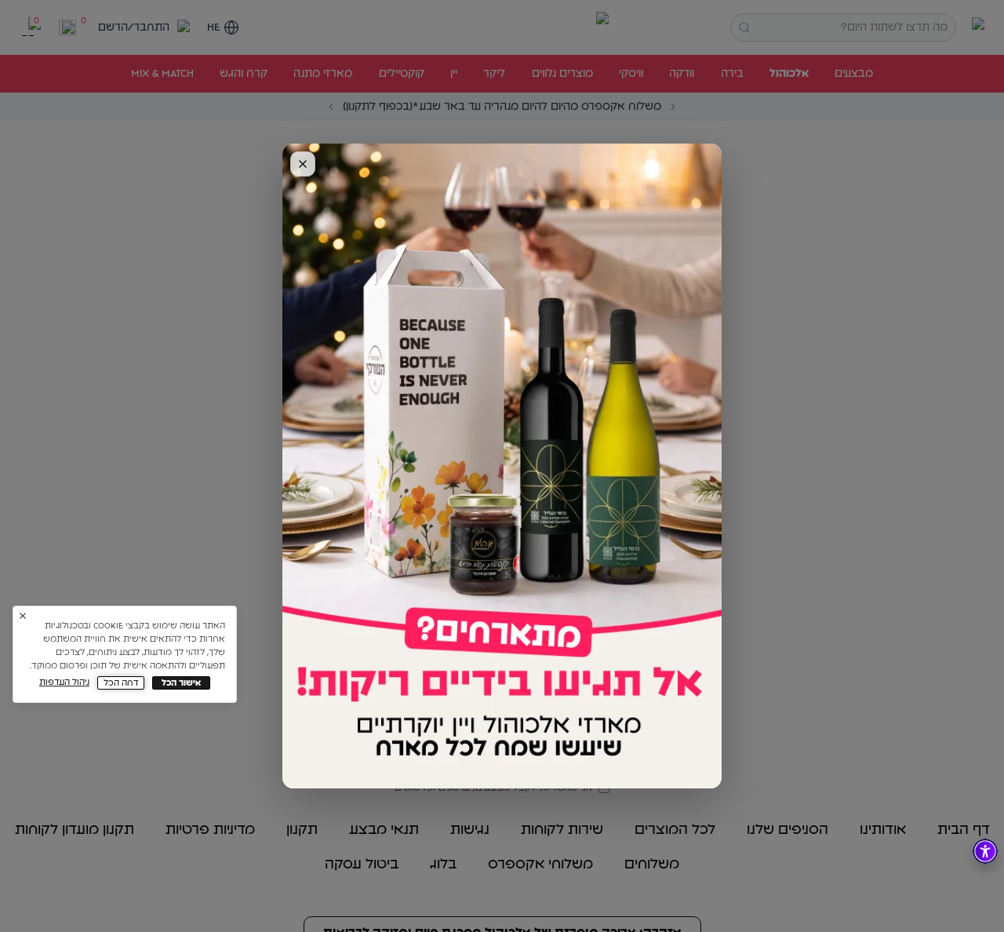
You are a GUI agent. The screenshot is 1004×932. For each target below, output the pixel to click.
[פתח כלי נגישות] (985, 851)
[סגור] (302, 164)
